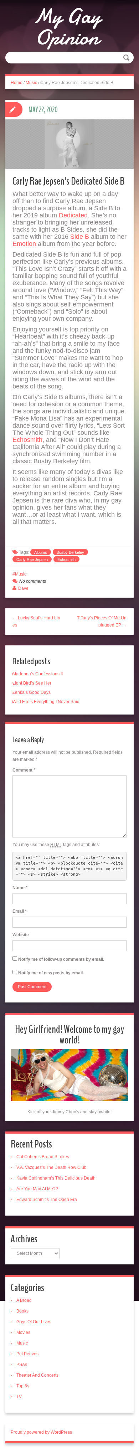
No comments (32, 581)
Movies (23, 1332)
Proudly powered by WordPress (41, 1432)
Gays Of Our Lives (33, 1321)
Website (20, 934)
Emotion (24, 243)
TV (19, 1396)
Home (16, 82)
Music (31, 82)
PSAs (21, 1364)
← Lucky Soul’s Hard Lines (36, 621)
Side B (79, 236)
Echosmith (27, 439)
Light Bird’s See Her (31, 683)
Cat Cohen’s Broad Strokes (42, 1156)
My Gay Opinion (67, 26)
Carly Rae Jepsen (32, 559)
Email (19, 911)
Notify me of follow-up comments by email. (61, 959)
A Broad (24, 1300)
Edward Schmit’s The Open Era (46, 1199)
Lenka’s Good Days (31, 692)
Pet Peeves (27, 1353)
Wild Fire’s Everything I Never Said (45, 701)
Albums (40, 552)
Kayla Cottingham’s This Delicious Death (56, 1178)
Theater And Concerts (37, 1375)
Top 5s (22, 1385)
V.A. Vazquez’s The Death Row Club (51, 1167)
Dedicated (73, 215)
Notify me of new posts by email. (51, 972)
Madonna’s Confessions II (37, 673)
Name (19, 887)
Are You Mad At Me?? (37, 1188)
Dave (23, 588)
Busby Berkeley (70, 552)
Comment (23, 770)
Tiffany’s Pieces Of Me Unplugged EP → (102, 621)
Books (22, 1311)
